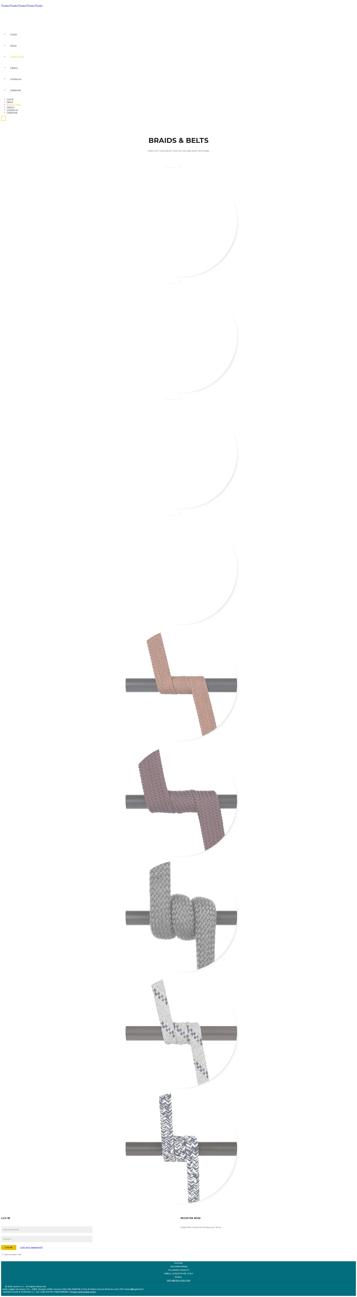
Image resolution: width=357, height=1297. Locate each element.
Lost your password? (31, 1247)
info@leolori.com (178, 1280)
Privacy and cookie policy (83, 1292)
